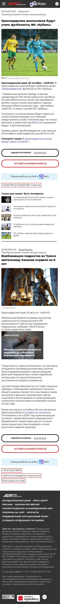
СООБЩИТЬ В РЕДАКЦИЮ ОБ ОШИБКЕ (23, 520)
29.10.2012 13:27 (8, 11)
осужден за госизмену (37, 412)
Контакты (33, 512)
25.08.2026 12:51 (8, 249)
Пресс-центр (40, 500)
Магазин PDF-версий (27, 504)
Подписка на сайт (13, 512)
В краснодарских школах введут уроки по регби (26, 140)
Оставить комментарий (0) (30, 163)
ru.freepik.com (8, 307)
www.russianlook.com (18, 78)
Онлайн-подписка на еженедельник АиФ (27, 508)
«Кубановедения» (11, 89)
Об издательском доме (16, 500)
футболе (33, 122)
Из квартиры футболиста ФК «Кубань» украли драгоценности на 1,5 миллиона (33, 198)
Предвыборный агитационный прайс (25, 516)
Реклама (7, 504)
